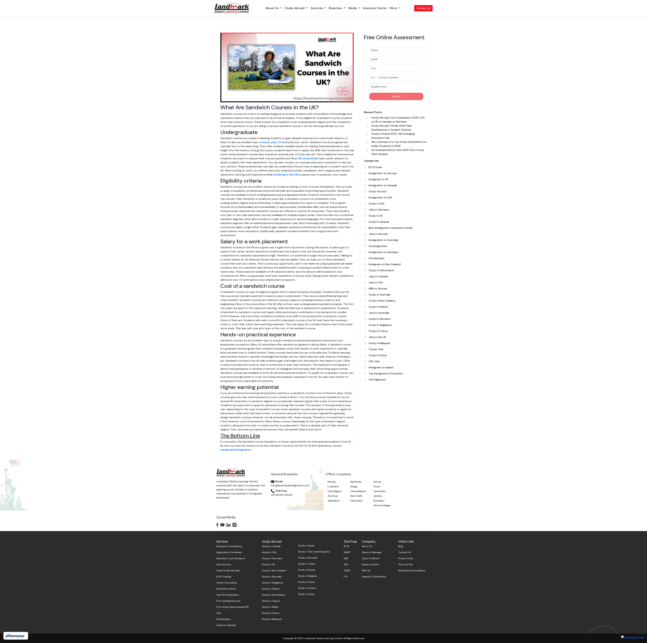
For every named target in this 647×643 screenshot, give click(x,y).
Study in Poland (307, 588)
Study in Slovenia (307, 557)
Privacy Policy (405, 558)
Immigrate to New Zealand (384, 264)
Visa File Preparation (227, 594)
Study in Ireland (378, 307)
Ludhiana (333, 486)
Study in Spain (306, 545)
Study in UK (375, 215)
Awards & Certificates (374, 576)
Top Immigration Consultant (385, 373)
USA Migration (377, 379)
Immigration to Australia (383, 240)
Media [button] (353, 8)
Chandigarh (335, 491)
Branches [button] (336, 8)
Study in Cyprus (271, 600)
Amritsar (333, 496)
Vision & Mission (371, 558)
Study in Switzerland (381, 270)
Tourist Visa (375, 349)
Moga (353, 486)
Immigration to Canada (382, 185)
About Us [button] (273, 8)
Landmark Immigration (235, 449)
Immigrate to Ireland (380, 367)
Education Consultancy (229, 546)
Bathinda (355, 482)
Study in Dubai (377, 355)
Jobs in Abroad (378, 234)
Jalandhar (334, 500)
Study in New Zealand (381, 300)
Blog (400, 546)
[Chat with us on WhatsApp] (632, 637)
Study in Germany (379, 319)
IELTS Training (223, 576)
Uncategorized (377, 246)
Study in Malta (270, 606)
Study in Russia (306, 569)
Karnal (377, 482)
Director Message (371, 552)
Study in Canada (378, 222)
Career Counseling (226, 582)
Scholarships (376, 258)
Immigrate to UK (378, 179)
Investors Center (375, 8)
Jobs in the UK (377, 337)
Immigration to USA (380, 197)
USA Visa (374, 361)
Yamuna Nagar (382, 505)
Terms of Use (405, 564)
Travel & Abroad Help (228, 570)
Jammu (377, 496)
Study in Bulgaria (307, 575)
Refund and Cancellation (411, 570)
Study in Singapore (380, 325)
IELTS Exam (375, 167)
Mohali (331, 482)
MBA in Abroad (377, 288)
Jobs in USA (375, 282)
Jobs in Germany (378, 209)
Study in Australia (379, 294)
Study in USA (376, 203)
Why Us (366, 570)
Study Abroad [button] (295, 8)
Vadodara (379, 491)
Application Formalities (229, 552)
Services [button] (317, 8)
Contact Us (423, 8)
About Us (367, 546)
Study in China (306, 581)
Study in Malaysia (379, 343)
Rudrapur (379, 500)
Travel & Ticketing (226, 625)
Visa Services (223, 564)
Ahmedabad (358, 491)
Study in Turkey (306, 563)
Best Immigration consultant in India (390, 228)
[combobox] (373, 78)
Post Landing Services (228, 600)
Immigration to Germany (383, 252)
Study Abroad (377, 191)
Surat (376, 486)
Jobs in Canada (378, 276)
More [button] (394, 8)
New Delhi (356, 496)
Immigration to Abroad (382, 173)
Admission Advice (226, 588)
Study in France (378, 331)
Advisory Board (370, 564)
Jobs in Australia (378, 313)
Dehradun (356, 500)
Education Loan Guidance (230, 558)
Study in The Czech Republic (314, 551)
